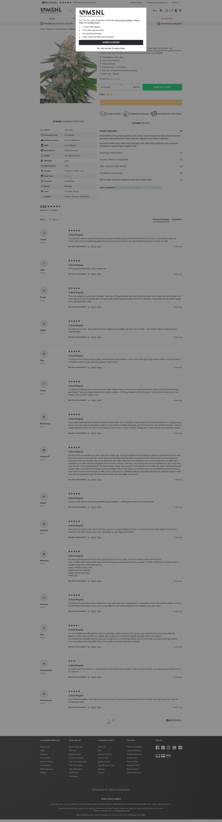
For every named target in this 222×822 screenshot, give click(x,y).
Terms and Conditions (124, 20)
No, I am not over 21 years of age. (111, 48)
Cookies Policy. (94, 23)
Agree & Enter (111, 42)
